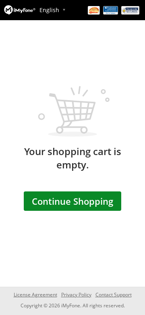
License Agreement (35, 294)
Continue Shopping (72, 201)
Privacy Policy (76, 294)
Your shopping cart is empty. (72, 158)
